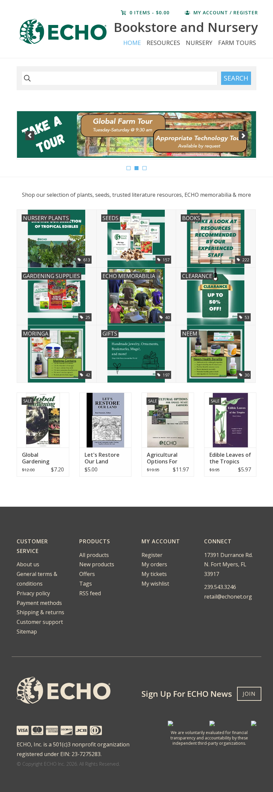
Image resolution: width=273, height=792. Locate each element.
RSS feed (90, 593)
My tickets (154, 574)
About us (28, 564)
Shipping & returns (40, 612)
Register (151, 555)
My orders (154, 564)
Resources (163, 43)
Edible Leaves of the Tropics (230, 458)
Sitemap (27, 631)
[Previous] (29, 135)
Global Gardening (35, 458)
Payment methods (39, 603)
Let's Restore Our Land (102, 458)
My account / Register (225, 12)
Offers (87, 574)
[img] (26, 78)
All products (94, 555)
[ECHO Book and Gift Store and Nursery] (64, 31)
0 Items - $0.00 (149, 12)
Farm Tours (237, 43)
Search (236, 78)
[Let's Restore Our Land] (105, 420)
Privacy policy (33, 593)
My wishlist (155, 583)
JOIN (249, 693)
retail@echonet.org (228, 596)
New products (96, 564)
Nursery (199, 43)
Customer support (40, 622)
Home (132, 43)
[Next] (243, 135)
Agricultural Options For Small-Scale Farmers (162, 458)
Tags (85, 583)
